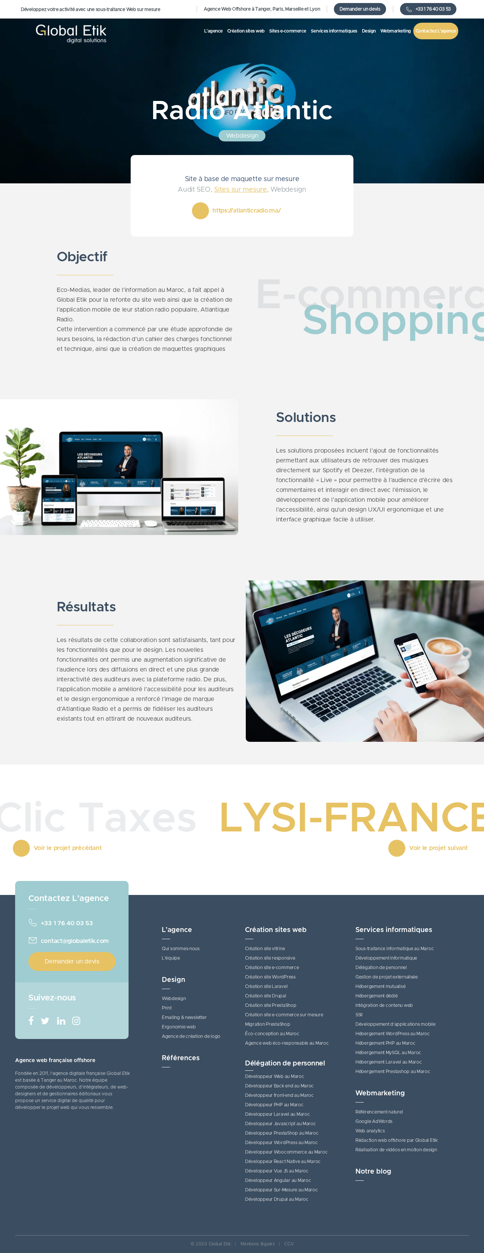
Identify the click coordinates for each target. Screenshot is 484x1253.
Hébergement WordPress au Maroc (392, 1033)
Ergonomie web (179, 1027)
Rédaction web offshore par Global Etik (396, 1140)
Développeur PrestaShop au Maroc (282, 1133)
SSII (359, 1015)
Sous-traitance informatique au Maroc (394, 948)
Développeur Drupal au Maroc (277, 1199)
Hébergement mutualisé (380, 986)
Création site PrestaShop (270, 1005)
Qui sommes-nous (181, 948)
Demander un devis (360, 9)
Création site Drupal (265, 996)
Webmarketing (380, 1093)
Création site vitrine (265, 948)
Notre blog (373, 1171)
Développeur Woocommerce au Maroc (286, 1152)
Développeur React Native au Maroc (283, 1161)
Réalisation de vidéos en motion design (396, 1150)
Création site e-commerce (272, 967)
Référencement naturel (379, 1112)
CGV (288, 1244)
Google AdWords (373, 1121)
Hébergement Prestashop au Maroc (392, 1071)
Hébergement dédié (376, 996)
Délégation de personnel (285, 1063)
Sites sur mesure (240, 189)
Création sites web (276, 930)
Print (167, 1008)
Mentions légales (257, 1244)
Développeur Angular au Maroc (278, 1180)
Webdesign (174, 998)
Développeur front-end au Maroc (279, 1095)
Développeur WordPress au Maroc (281, 1142)
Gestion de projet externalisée (386, 977)
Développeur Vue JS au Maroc (277, 1171)
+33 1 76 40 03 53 (433, 9)
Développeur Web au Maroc (274, 1076)
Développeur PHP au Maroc (274, 1105)
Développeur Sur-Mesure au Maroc (281, 1190)
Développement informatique (386, 958)
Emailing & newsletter (184, 1017)
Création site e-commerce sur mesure (284, 1015)
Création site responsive (270, 958)
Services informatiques (393, 930)
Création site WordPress (270, 977)
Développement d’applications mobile (395, 1024)
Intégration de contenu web (384, 1005)
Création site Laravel (266, 986)
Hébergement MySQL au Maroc (388, 1052)
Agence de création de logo (191, 1036)
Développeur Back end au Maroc (279, 1086)
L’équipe (171, 958)
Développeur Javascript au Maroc (280, 1123)
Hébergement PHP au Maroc (385, 1043)
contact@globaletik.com (75, 941)
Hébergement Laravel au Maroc (388, 1062)
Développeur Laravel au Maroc (277, 1114)
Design (173, 980)
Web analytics (370, 1131)
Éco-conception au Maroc (272, 1033)
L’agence (177, 930)
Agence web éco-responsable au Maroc (287, 1043)
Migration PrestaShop (267, 1024)
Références (181, 1058)
